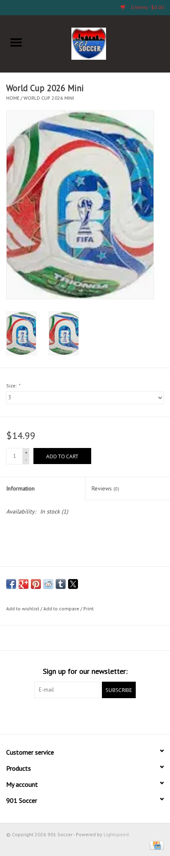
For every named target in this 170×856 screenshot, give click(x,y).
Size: (13, 385)
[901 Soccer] (101, 43)
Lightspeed (116, 834)
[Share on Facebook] (11, 584)
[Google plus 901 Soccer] (70, 715)
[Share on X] (73, 584)
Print (88, 608)
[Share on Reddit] (48, 584)
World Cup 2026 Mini (49, 98)
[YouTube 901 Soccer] (99, 715)
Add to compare (61, 608)
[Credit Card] (155, 845)
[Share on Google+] (23, 584)
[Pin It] (36, 584)
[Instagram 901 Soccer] (129, 715)
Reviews (105, 488)
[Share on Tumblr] (61, 584)
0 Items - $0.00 (147, 7)
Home (12, 98)
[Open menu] (16, 42)
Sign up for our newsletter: (85, 671)
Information (20, 488)
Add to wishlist (23, 608)
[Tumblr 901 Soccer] (114, 715)
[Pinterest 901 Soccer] (85, 715)
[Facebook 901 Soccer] (40, 715)
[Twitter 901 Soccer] (55, 715)
